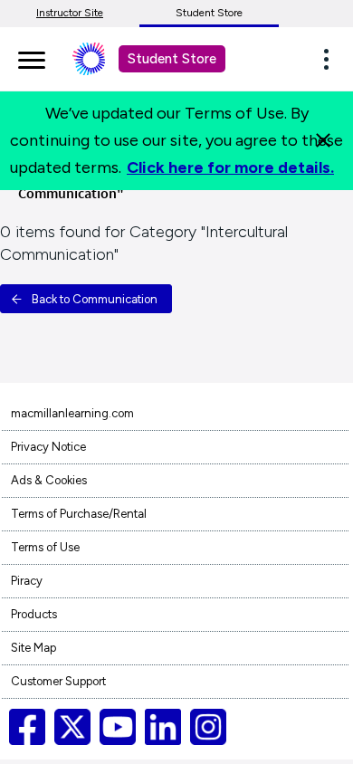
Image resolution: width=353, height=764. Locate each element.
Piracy (27, 580)
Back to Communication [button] (94, 299)
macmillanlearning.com (72, 413)
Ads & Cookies (49, 480)
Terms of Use (45, 547)
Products (34, 614)
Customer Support (58, 681)
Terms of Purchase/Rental (79, 513)
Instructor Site (69, 12)
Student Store (209, 12)
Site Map (33, 647)
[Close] (323, 140)
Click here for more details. (230, 167)
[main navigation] (31, 57)
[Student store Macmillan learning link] (102, 59)
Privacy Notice (48, 447)
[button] (331, 59)
